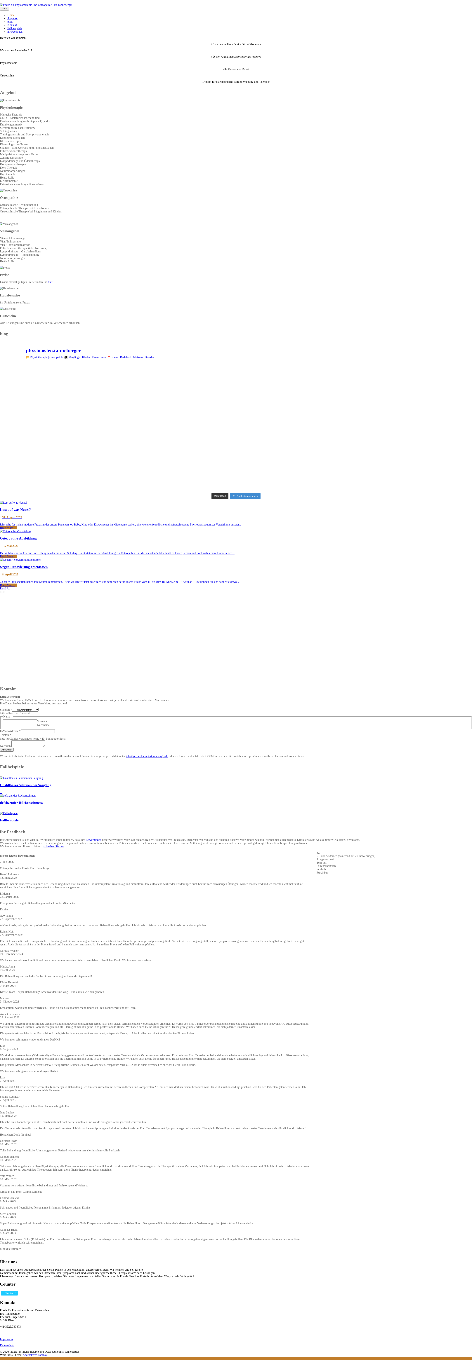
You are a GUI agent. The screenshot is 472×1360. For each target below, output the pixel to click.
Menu (4, 8)
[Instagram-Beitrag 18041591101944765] (295, 395)
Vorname (42, 721)
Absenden (6, 749)
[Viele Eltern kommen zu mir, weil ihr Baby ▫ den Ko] (177, 379)
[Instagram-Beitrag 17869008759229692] (177, 395)
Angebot (12, 18)
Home (11, 15)
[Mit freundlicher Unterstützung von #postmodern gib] (295, 427)
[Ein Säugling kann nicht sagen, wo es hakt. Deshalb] (295, 379)
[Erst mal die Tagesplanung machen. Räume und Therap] (295, 474)
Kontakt (12, 25)
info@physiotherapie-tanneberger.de (147, 756)
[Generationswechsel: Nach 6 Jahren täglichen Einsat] (58, 447)
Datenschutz (7, 1345)
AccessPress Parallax (35, 1354)
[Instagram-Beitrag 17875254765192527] (58, 421)
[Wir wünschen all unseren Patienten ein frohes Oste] (177, 474)
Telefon (5, 734)
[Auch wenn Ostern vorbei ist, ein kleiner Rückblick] (58, 474)
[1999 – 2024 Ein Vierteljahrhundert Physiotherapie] (177, 430)
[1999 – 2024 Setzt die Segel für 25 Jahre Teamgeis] (58, 405)
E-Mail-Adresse (10, 731)
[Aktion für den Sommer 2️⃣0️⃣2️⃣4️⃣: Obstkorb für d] (177, 454)
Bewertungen (93, 839)
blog (10, 21)
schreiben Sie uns (54, 846)
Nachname (43, 725)
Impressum (6, 1339)
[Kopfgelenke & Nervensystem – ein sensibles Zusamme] (58, 379)
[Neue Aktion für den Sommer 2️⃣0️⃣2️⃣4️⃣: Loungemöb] (295, 454)
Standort (6, 709)
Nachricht (5, 746)
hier (50, 282)
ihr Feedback (14, 31)
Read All (5, 588)
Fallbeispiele (14, 28)
